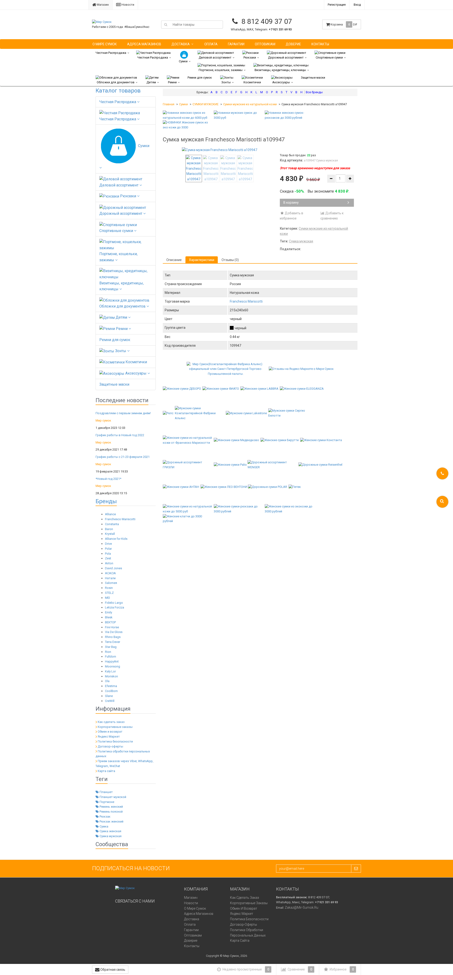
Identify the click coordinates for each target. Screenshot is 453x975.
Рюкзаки (249, 57)
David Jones (113, 568)
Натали (110, 578)
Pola (108, 553)
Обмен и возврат (110, 731)
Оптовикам (265, 44)
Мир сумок (103, 420)
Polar (108, 548)
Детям (151, 82)
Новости (127, 4)
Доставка (181, 44)
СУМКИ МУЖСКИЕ (205, 104)
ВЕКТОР (110, 622)
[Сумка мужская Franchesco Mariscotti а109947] (219, 149)
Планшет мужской (112, 797)
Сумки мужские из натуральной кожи (250, 104)
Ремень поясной (111, 811)
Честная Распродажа (111, 53)
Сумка (103, 826)
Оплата (211, 44)
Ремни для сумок (200, 77)
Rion (108, 652)
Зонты (226, 82)
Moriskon (111, 676)
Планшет (106, 792)
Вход (357, 4)
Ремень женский (111, 806)
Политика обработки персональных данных (248, 932)
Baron (109, 529)
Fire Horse (112, 627)
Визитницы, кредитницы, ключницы (280, 70)
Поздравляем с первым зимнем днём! (123, 413)
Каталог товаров (118, 90)
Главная (168, 104)
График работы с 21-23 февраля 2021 (123, 457)
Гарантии (236, 44)
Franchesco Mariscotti (120, 519)
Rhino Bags (113, 637)
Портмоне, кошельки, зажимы (221, 70)
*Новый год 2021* (108, 479)
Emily (108, 612)
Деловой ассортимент (215, 57)
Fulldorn (110, 656)
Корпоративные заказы (115, 727)
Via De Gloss (113, 632)
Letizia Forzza (114, 607)
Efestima (111, 686)
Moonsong (112, 666)
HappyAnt (112, 661)
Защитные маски (313, 77)
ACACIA (110, 573)
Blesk (109, 617)
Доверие (293, 44)
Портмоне (106, 802)
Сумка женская (110, 831)
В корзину (291, 202)
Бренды (106, 501)
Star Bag (111, 647)
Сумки (183, 61)
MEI (107, 597)
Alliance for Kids (116, 538)
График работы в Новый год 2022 (120, 435)
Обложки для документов (115, 82)
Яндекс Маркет (109, 736)
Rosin (109, 588)
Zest (108, 558)
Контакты (320, 44)
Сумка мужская (110, 836)
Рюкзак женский (111, 821)
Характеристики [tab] (201, 260)
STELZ (109, 593)
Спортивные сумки (329, 57)
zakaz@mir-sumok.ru (301, 907)
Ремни (172, 82)
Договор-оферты (110, 746)
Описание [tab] (174, 260)
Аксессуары (281, 82)
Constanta (112, 524)
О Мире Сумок (104, 44)
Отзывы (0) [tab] (230, 260)
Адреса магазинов (144, 44)
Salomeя (111, 583)
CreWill (109, 701)
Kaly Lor (110, 671)
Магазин (102, 4)
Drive (108, 543)
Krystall (110, 534)
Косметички (252, 82)
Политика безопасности (115, 741)
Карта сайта (106, 771)
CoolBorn (111, 691)
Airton (109, 563)
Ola (107, 681)
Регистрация (337, 4)
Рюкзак (104, 816)
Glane (109, 696)
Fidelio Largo (114, 602)
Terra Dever (112, 642)
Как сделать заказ (111, 722)
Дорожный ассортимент (286, 57)
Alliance (110, 514)
